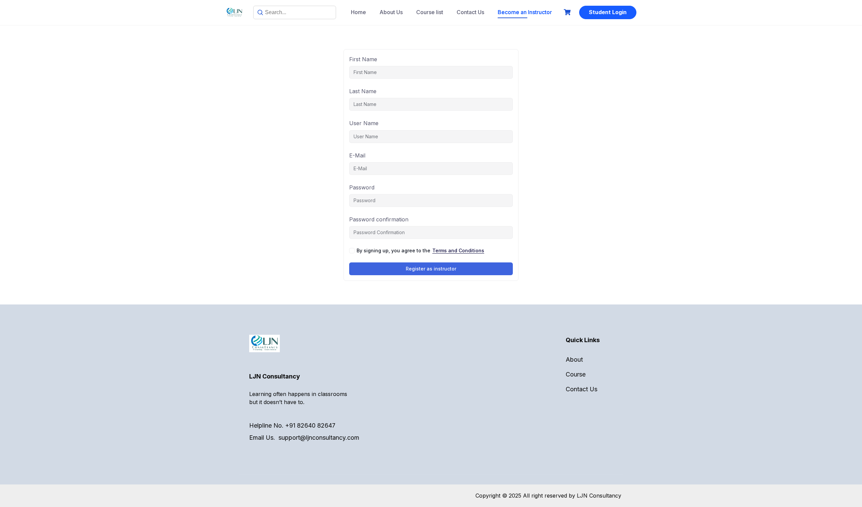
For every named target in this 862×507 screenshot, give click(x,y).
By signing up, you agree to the (420, 250)
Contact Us (470, 12)
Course (576, 374)
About (574, 359)
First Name (363, 59)
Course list (429, 12)
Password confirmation (378, 219)
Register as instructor (431, 268)
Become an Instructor (525, 12)
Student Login (608, 12)
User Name (363, 123)
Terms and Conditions (458, 250)
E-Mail (357, 155)
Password (361, 187)
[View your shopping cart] (568, 12)
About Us (391, 12)
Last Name (362, 91)
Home (358, 12)
